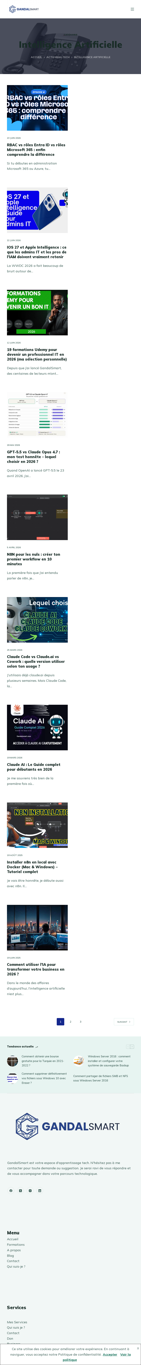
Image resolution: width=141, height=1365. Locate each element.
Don (10, 1338)
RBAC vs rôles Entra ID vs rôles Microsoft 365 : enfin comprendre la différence (36, 150)
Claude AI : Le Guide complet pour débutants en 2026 (33, 767)
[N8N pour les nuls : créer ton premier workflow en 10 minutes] (37, 517)
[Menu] (132, 9)
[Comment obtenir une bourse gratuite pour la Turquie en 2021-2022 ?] (12, 1061)
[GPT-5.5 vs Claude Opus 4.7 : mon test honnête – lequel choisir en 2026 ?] (37, 415)
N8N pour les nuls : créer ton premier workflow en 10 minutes (33, 559)
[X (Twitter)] (20, 1190)
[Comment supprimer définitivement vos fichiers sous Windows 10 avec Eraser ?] (12, 1078)
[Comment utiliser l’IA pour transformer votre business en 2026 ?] (37, 927)
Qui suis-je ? (16, 1266)
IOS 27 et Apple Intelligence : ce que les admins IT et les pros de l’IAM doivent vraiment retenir (36, 252)
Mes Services (17, 1322)
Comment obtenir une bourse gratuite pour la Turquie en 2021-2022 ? (43, 1061)
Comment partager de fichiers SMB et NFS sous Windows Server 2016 (100, 1078)
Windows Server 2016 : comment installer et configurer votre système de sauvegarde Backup (109, 1061)
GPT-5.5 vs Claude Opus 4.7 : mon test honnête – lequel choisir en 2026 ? (33, 457)
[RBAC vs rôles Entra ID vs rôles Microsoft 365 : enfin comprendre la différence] (37, 108)
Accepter (110, 1354)
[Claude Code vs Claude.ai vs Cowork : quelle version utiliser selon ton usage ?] (37, 620)
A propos (14, 1250)
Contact (13, 1261)
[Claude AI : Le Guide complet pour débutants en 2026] (37, 727)
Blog (10, 1255)
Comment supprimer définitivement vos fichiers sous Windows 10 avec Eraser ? (44, 1078)
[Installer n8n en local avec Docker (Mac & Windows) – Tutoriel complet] (37, 825)
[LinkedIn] (39, 1190)
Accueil (12, 1239)
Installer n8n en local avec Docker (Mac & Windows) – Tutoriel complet (32, 867)
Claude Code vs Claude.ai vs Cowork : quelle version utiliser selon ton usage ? (36, 661)
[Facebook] (10, 1190)
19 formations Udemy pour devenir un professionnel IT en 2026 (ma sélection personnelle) (37, 354)
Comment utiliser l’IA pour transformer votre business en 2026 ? (35, 969)
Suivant (122, 1021)
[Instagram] (30, 1190)
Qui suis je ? (16, 1327)
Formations (16, 1244)
